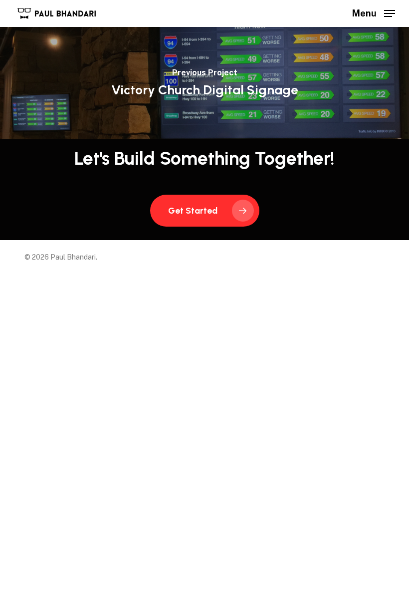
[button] (373, 12)
